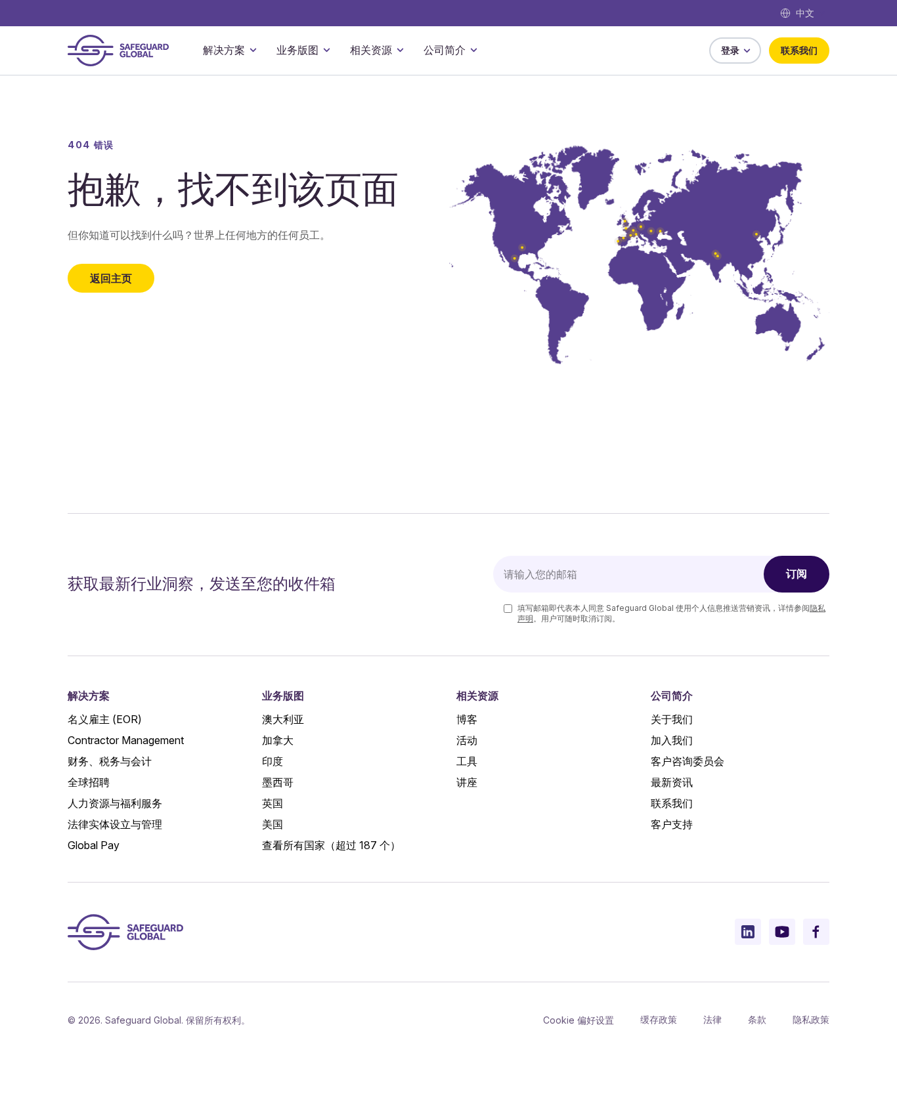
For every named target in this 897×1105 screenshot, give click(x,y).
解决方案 (224, 49)
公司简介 (445, 49)
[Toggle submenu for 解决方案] (253, 50)
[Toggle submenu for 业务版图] (326, 50)
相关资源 (371, 49)
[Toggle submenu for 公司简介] (473, 50)
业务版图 (297, 49)
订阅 (796, 573)
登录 (730, 50)
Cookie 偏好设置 (578, 1020)
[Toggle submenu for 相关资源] (400, 50)
